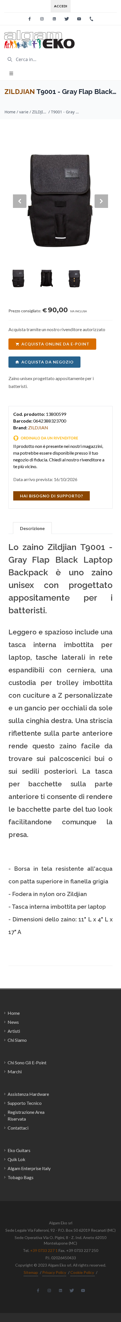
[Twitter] (66, 19)
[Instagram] (42, 19)
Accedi (60, 6)
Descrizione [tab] (32, 528)
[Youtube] (79, 19)
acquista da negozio (47, 362)
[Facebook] (29, 19)
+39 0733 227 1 (44, 1250)
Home (10, 112)
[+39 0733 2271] (91, 19)
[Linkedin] (54, 19)
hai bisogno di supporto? (51, 495)
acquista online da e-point (55, 344)
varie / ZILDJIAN (33, 112)
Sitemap (31, 1272)
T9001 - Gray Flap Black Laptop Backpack (65, 112)
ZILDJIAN (20, 91)
